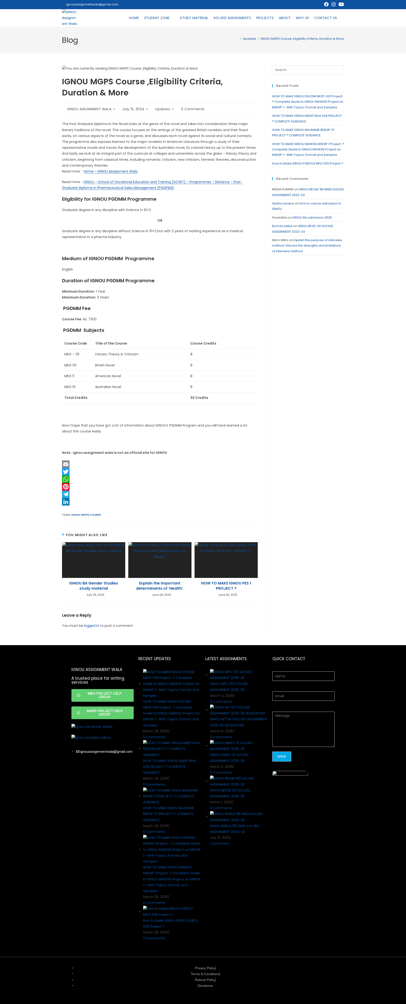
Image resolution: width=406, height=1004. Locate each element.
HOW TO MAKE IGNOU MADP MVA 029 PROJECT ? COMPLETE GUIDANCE (169, 766)
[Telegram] (160, 494)
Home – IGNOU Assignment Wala (110, 171)
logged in (91, 625)
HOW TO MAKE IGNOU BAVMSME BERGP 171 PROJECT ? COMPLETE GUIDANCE (168, 814)
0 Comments (193, 109)
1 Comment (219, 843)
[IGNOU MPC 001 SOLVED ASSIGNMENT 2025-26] (239, 674)
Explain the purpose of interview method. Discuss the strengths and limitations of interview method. (307, 245)
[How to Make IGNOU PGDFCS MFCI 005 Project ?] (172, 911)
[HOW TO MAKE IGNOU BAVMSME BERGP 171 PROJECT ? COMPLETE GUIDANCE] (172, 796)
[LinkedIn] (160, 502)
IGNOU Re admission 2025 (312, 217)
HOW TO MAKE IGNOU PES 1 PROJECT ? (226, 586)
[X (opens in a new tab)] (319, 4)
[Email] (160, 464)
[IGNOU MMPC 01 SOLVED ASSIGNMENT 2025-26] (239, 745)
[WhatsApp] (160, 479)
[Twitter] (160, 471)
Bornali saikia (282, 226)
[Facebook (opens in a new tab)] (326, 4)
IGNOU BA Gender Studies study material (93, 586)
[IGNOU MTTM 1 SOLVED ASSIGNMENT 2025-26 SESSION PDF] (239, 710)
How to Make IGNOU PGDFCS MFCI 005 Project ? (308, 163)
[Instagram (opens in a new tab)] (333, 4)
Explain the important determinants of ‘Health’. (160, 586)
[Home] (237, 38)
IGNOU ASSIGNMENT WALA (89, 109)
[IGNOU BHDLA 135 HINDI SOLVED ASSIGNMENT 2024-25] (239, 817)
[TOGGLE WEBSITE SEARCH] (343, 18)
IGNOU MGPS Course (86, 515)
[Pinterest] (160, 486)
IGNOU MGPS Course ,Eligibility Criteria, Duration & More (302, 38)
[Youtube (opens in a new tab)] (340, 4)
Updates (162, 109)
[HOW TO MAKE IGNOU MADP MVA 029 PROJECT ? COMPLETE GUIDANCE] (172, 748)
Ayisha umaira (283, 203)
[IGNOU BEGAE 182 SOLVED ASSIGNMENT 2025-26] (239, 781)
